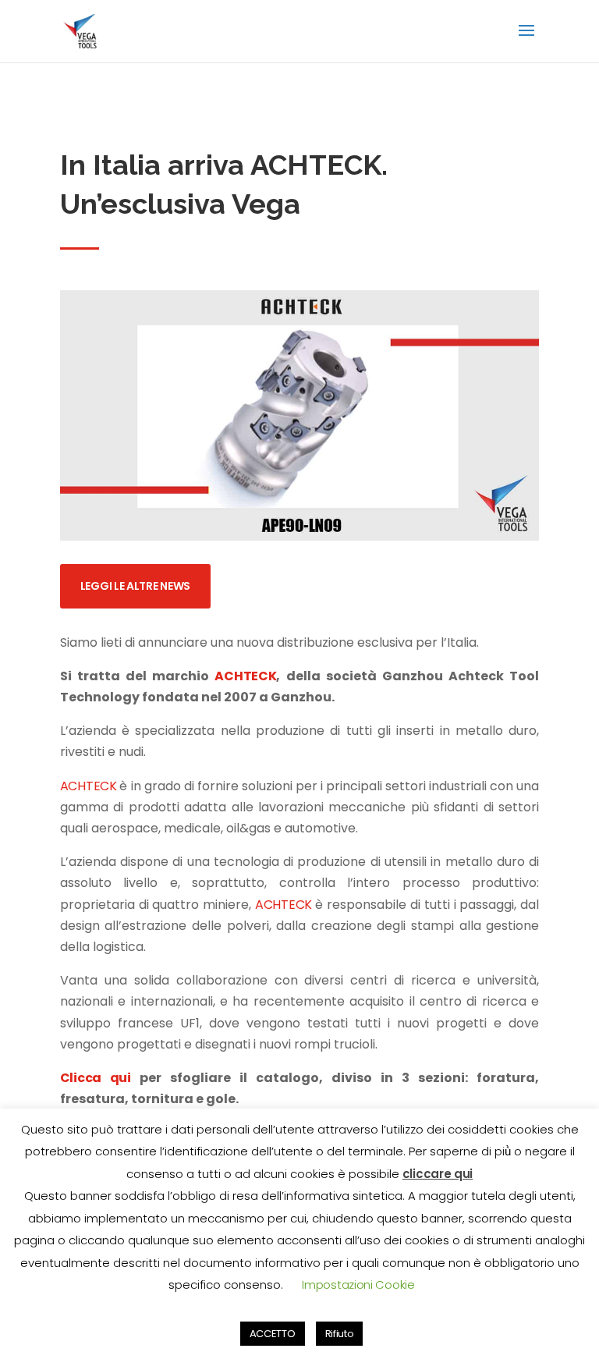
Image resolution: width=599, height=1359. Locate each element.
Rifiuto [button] (339, 1333)
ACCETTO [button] (273, 1333)
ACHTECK (245, 676)
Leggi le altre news (135, 586)
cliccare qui (437, 1174)
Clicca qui (95, 1078)
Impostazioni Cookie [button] (358, 1284)
